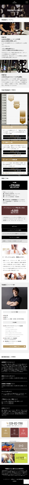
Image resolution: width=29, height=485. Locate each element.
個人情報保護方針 (20, 479)
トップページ (6, 479)
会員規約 (14, 481)
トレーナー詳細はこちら (14, 346)
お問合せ (13, 479)
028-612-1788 (16, 423)
